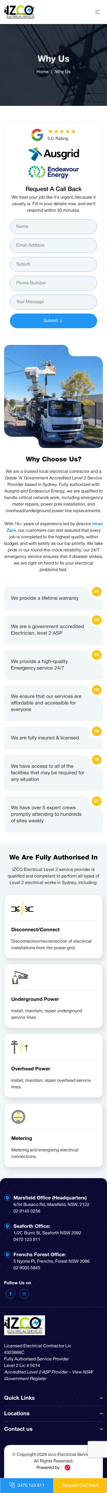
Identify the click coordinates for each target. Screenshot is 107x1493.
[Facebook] (11, 1294)
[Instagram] (25, 1294)
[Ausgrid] (53, 154)
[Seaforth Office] (7, 1226)
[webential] (67, 1468)
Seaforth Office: (31, 1226)
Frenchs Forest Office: (39, 1254)
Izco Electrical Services (71, 1455)
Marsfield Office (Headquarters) (50, 1198)
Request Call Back (80, 1485)
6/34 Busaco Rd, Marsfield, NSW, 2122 (51, 1205)
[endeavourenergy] (53, 172)
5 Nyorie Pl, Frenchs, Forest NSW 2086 (51, 1261)
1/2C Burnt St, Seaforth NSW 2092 (47, 1233)
